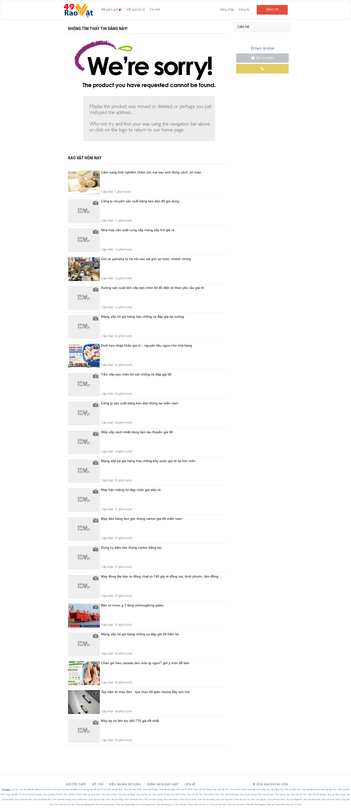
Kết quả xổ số (136, 9)
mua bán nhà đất (69, 789)
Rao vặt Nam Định (276, 799)
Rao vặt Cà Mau (109, 794)
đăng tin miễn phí (43, 789)
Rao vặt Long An (259, 799)
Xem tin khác (265, 48)
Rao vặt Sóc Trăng (184, 804)
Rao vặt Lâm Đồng (115, 799)
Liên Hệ (190, 784)
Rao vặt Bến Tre (14, 794)
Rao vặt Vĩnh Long (257, 789)
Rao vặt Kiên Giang (62, 799)
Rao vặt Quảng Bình (85, 804)
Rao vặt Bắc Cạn (292, 789)
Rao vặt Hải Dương (229, 794)
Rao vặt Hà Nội (150, 789)
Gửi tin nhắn (264, 58)
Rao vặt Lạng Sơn (225, 799)
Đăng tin (272, 9)
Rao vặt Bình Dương (33, 794)
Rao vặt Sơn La (201, 804)
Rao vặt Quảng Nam (105, 804)
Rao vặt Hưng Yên (24, 799)
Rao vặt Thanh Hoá (275, 804)
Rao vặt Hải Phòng (203, 789)
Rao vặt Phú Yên (67, 804)
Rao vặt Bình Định (92, 794)
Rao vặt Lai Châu (96, 799)
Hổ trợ (98, 784)
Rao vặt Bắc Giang (311, 789)
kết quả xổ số (100, 789)
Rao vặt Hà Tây (195, 794)
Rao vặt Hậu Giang (336, 794)
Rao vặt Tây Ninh (218, 804)
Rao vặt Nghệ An (294, 799)
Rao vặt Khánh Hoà (42, 799)
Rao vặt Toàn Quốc (133, 789)
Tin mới (154, 9)
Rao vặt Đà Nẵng (167, 789)
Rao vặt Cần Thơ (221, 789)
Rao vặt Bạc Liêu (328, 789)
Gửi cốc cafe (76, 784)
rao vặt (14, 789)
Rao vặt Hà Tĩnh (211, 794)
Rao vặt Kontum (80, 799)
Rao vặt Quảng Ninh (146, 804)
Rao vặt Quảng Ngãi (125, 804)
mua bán (56, 789)
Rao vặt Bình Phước (53, 794)
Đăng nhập (227, 9)
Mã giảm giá (109, 9)
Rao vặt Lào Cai (242, 799)
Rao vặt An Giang (238, 789)
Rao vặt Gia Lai (144, 794)
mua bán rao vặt (85, 789)
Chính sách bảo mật (163, 784)
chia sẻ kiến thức (115, 789)
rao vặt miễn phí (26, 789)
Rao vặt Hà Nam (178, 794)
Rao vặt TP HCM (184, 789)
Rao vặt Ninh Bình (312, 799)
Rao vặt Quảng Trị (165, 804)
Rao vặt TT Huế (293, 804)
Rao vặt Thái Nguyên (255, 804)
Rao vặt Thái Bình (236, 804)
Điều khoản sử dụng (125, 784)
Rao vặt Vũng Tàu (275, 789)
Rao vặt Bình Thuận (72, 794)
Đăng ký (244, 9)
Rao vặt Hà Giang (161, 794)
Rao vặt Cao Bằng (127, 794)
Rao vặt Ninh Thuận (331, 799)
